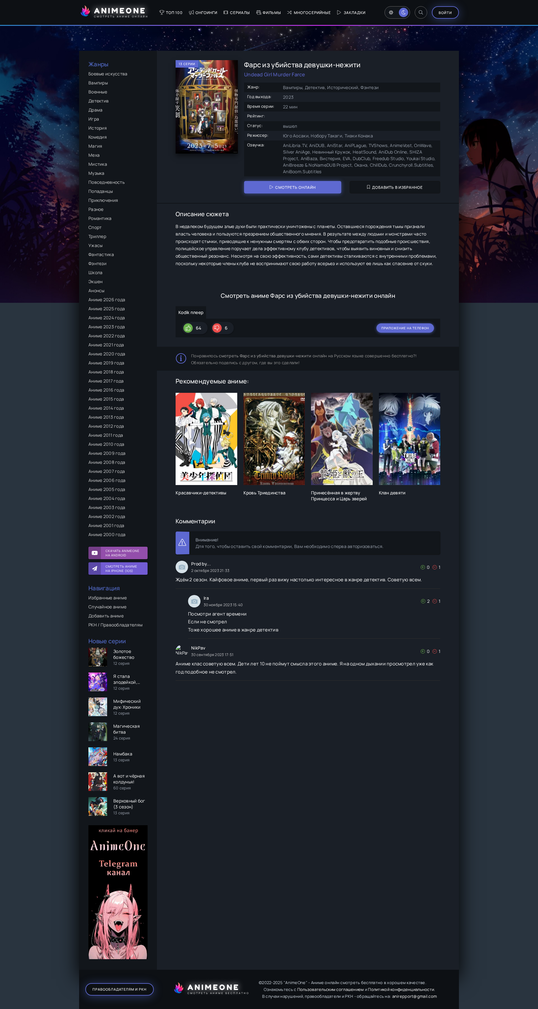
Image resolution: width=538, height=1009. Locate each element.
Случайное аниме (107, 607)
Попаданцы (100, 191)
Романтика (100, 218)
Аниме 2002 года (106, 516)
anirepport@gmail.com (414, 996)
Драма (95, 110)
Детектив (98, 101)
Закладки (355, 12)
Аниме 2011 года (105, 435)
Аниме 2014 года (106, 408)
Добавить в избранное (397, 187)
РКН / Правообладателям (115, 625)
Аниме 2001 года (106, 525)
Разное (96, 209)
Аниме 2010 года (106, 444)
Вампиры (98, 83)
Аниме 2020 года (106, 354)
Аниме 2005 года (106, 489)
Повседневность (106, 182)
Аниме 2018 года (106, 372)
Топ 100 (174, 12)
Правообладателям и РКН (119, 989)
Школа (95, 272)
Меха (94, 155)
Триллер (97, 236)
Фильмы (272, 12)
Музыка (96, 173)
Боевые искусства (107, 74)
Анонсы (96, 290)
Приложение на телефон (405, 328)
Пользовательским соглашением (330, 989)
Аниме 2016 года (106, 390)
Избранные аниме (107, 598)
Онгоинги (206, 12)
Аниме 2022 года (106, 336)
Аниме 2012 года (106, 426)
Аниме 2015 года (106, 399)
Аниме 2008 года (106, 462)
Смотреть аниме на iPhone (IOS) (121, 568)
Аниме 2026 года (106, 299)
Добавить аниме (106, 616)
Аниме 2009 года (106, 453)
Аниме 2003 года (106, 507)
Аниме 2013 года (106, 417)
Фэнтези (97, 263)
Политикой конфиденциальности (401, 989)
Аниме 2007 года (106, 471)
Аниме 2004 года (106, 498)
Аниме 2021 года (106, 345)
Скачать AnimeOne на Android (122, 553)
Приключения (103, 200)
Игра (93, 119)
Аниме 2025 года (106, 309)
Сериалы (240, 12)
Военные (97, 92)
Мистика (97, 164)
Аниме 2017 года (106, 381)
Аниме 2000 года (106, 534)
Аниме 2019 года (106, 363)
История (97, 128)
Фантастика (101, 254)
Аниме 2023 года (106, 327)
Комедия (97, 137)
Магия (95, 146)
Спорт (94, 227)
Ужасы (95, 245)
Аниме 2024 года (106, 318)
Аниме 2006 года (106, 480)
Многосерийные (312, 12)
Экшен (95, 281)
